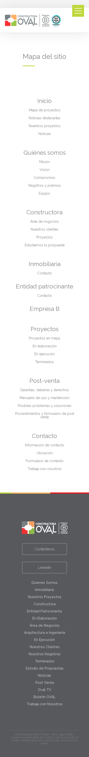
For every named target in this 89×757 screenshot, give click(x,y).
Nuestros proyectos (45, 126)
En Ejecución (44, 639)
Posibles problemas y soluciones (44, 406)
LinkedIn (44, 568)
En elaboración (45, 346)
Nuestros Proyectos (44, 597)
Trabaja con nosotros (45, 469)
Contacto (44, 273)
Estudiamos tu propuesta (45, 245)
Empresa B (45, 308)
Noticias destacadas (44, 118)
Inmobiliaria (45, 264)
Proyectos (44, 237)
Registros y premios (44, 185)
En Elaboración (44, 618)
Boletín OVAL (45, 697)
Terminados (44, 362)
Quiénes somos (44, 152)
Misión (44, 162)
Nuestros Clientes (45, 647)
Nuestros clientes (44, 229)
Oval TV (44, 689)
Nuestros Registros (45, 654)
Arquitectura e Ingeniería (44, 632)
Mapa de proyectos (44, 110)
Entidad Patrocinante (44, 611)
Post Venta (44, 682)
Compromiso (44, 178)
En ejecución (44, 354)
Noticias (44, 134)
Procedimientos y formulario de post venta (44, 415)
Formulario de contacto (45, 461)
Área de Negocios (45, 625)
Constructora (44, 212)
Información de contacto (44, 445)
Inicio (44, 100)
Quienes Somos (44, 582)
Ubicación (45, 453)
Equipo (44, 193)
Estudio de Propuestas (45, 668)
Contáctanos (45, 549)
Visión (44, 170)
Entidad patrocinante (44, 286)
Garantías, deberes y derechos (44, 390)
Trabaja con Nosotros (45, 704)
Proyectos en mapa (44, 338)
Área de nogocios (44, 221)
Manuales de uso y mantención (44, 398)
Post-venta (44, 380)
